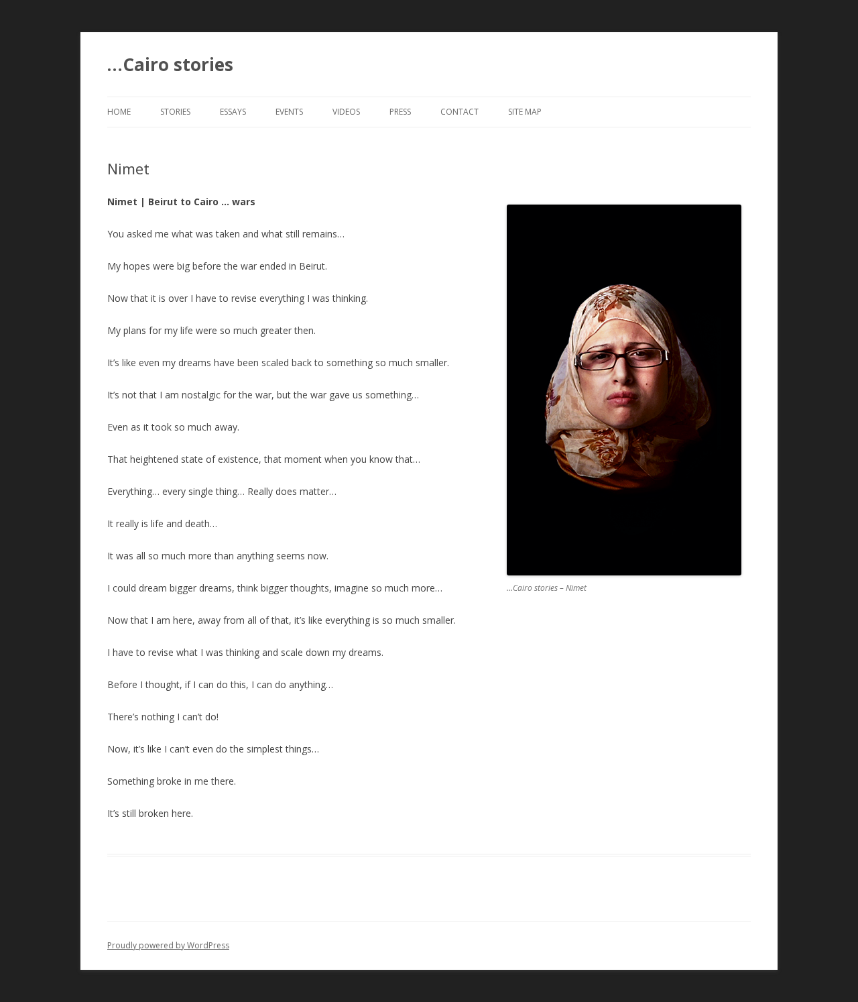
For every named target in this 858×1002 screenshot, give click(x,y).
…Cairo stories (170, 64)
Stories (175, 111)
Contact (459, 111)
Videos (346, 111)
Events (289, 111)
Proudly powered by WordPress (168, 945)
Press (400, 111)
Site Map (525, 111)
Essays (233, 111)
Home (119, 111)
